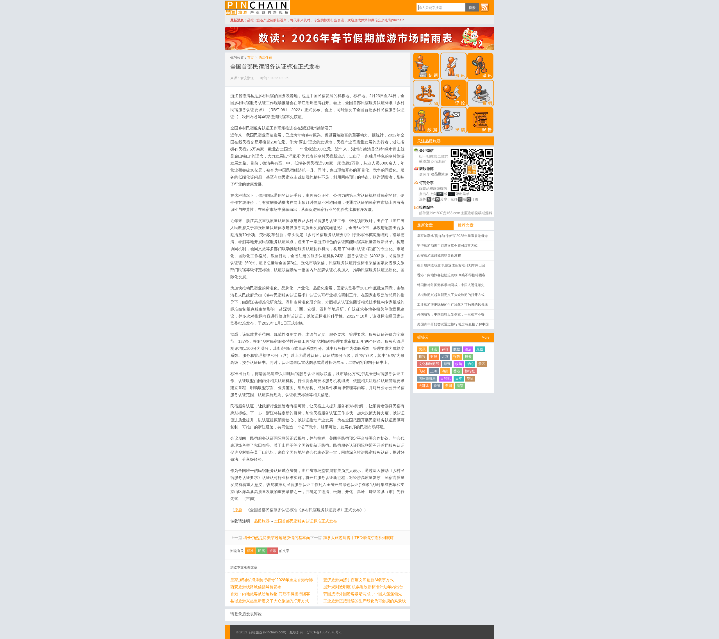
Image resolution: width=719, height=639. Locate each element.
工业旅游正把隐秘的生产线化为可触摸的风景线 (364, 601)
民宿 (261, 551)
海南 (445, 371)
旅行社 (470, 371)
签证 (470, 378)
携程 (422, 357)
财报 (433, 357)
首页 (250, 58)
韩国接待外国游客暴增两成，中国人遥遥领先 (362, 594)
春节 (437, 386)
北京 (445, 357)
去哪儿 (424, 386)
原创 (479, 349)
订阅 (484, 7)
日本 (458, 378)
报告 (456, 357)
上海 (433, 371)
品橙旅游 (257, 7)
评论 (445, 349)
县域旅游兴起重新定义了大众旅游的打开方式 (269, 601)
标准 (250, 551)
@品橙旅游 (439, 174)
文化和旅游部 (429, 364)
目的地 (445, 378)
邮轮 (470, 364)
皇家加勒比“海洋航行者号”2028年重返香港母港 (271, 580)
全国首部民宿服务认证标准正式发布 (275, 66)
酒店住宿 (265, 58)
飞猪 (422, 371)
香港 (456, 371)
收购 (458, 364)
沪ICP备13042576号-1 (324, 632)
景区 (481, 364)
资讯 (272, 551)
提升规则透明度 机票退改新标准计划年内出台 (363, 587)
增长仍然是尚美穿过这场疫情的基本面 (276, 537)
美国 (448, 386)
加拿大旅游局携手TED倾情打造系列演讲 (358, 537)
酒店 (468, 349)
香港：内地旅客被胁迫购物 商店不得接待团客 (270, 594)
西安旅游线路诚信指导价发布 (255, 587)
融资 (447, 364)
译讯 (433, 349)
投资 (468, 357)
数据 (456, 349)
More (486, 337)
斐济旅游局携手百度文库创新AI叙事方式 (358, 580)
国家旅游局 (427, 378)
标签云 (423, 337)
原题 (238, 510)
